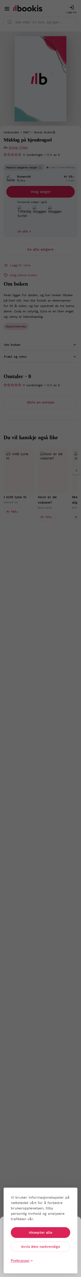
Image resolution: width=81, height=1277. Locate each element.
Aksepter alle (40, 1232)
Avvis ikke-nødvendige (40, 1246)
